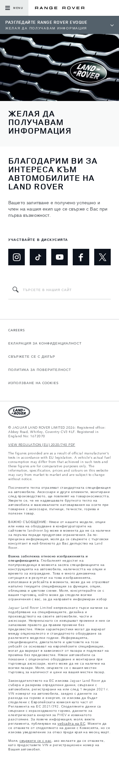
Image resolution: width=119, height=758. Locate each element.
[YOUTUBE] (59, 257)
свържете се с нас (36, 741)
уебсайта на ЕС (71, 723)
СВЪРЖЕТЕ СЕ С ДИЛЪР (31, 356)
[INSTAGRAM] (16, 257)
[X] (102, 257)
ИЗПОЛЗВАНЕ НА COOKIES (33, 382)
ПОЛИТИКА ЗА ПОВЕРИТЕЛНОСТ (39, 369)
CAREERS (16, 330)
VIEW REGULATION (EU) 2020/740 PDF (41, 445)
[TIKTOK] (38, 257)
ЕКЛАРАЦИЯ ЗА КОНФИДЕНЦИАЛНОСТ (45, 343)
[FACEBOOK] (81, 257)
